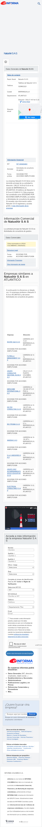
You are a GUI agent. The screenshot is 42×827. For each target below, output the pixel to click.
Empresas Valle (11, 759)
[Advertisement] (21, 28)
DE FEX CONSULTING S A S (14, 408)
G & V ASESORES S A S (14, 456)
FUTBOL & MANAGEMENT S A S (13, 358)
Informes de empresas (13, 731)
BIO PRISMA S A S (13, 424)
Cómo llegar (26, 102)
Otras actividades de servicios (15, 750)
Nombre (10, 548)
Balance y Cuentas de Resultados (16, 735)
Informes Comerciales (13, 737)
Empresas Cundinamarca (14, 761)
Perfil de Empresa (26, 731)
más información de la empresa (17, 207)
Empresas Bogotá (12, 757)
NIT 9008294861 (22, 164)
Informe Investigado (12, 739)
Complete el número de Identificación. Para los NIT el (20, 581)
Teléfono (11, 599)
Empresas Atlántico (22, 759)
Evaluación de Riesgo (13, 733)
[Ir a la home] (9, 3)
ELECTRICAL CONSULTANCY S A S (14, 488)
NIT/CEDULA (12, 594)
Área (9, 571)
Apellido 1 (11, 553)
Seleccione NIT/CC (14, 587)
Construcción (27, 748)
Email (10, 611)
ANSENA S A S (12, 440)
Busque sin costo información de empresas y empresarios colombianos (20, 718)
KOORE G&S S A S (13, 342)
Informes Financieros (27, 737)
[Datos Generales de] (6, 62)
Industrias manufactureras (14, 748)
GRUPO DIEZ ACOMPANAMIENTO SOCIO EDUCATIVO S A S (14, 472)
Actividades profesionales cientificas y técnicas (20, 746)
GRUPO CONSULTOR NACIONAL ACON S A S (14, 374)
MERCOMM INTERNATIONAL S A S (13, 391)
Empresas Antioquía (24, 757)
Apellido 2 (11, 559)
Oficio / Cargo (12, 565)
